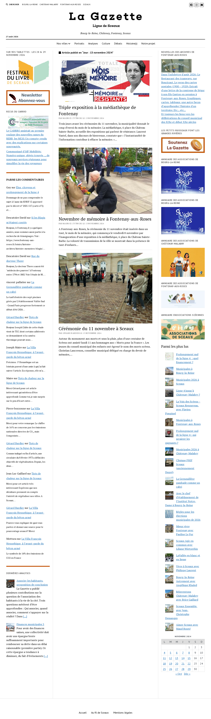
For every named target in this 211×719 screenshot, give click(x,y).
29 (189, 669)
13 (176, 658)
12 (170, 658)
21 (182, 663)
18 (164, 663)
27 (176, 669)
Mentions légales (122, 712)
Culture (106, 43)
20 (176, 663)
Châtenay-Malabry (49, 4)
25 (164, 669)
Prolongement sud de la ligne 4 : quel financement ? (187, 358)
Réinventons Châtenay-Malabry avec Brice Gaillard (187, 595)
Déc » (187, 674)
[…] (25, 616)
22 (189, 663)
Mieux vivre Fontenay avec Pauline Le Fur (184, 530)
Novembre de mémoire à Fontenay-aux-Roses (105, 219)
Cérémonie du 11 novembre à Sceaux (96, 328)
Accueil (83, 712)
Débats (118, 43)
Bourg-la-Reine (30, 4)
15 (189, 658)
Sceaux (86, 4)
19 (170, 663)
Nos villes (62, 43)
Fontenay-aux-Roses (70, 4)
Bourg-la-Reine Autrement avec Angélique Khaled (186, 581)
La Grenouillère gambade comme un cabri (24, 287)
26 (170, 669)
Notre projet (148, 43)
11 (164, 658)
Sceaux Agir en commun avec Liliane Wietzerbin (187, 545)
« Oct (179, 674)
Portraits (79, 43)
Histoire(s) (131, 43)
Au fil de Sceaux (100, 712)
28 (182, 669)
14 (182, 658)
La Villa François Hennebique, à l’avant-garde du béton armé (25, 352)
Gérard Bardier (15, 317)
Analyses (93, 43)
